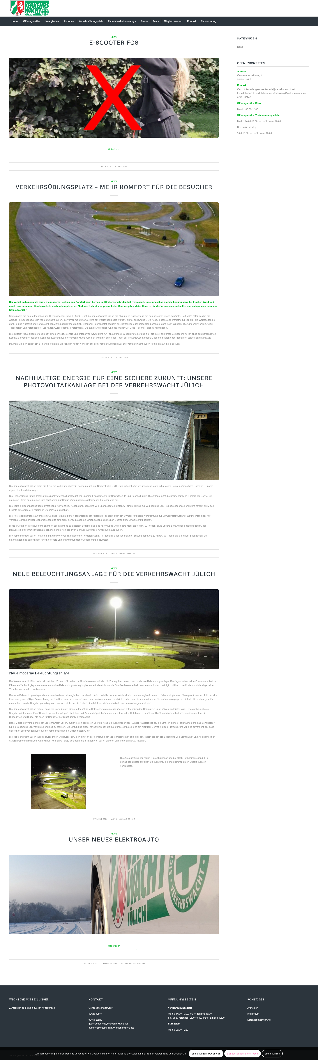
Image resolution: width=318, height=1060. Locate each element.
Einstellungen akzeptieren (206, 1053)
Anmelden (252, 1007)
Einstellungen (272, 1053)
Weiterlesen (114, 149)
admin (124, 166)
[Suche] (306, 21)
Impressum (253, 1013)
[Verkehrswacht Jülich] (29, 8)
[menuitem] (15, 21)
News (114, 37)
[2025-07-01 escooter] (114, 97)
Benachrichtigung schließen (242, 1053)
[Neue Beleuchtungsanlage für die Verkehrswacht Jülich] (114, 629)
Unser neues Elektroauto (114, 839)
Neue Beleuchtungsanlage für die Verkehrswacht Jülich (114, 573)
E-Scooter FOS (114, 42)
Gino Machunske (125, 553)
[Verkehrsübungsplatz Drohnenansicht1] (114, 249)
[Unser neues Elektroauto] (114, 894)
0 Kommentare (109, 963)
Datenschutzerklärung (259, 1019)
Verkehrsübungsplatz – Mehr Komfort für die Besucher (114, 186)
